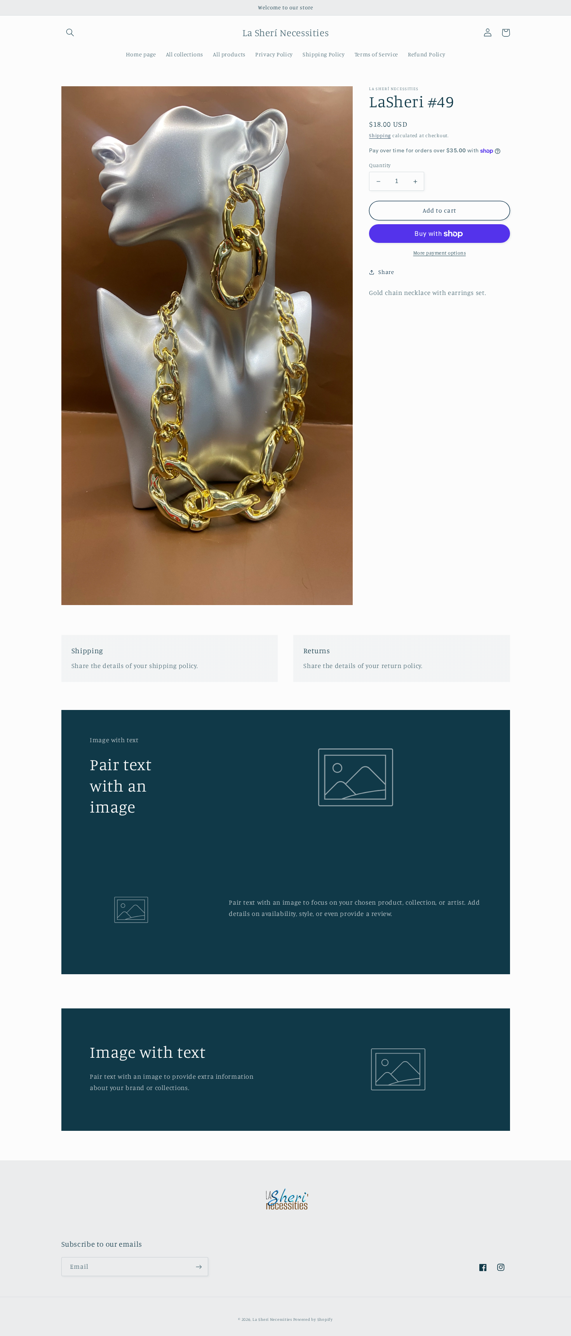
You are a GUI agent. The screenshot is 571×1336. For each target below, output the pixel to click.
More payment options (439, 253)
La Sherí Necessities (272, 1319)
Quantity (379, 165)
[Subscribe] (198, 1266)
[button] (70, 33)
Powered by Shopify (313, 1319)
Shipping (380, 135)
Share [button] (386, 272)
